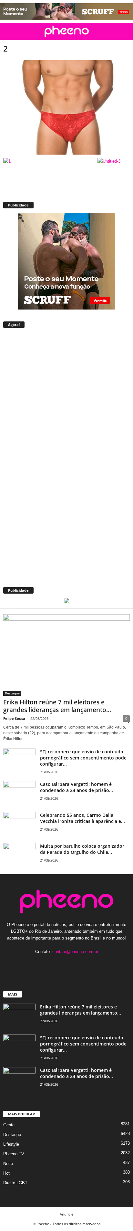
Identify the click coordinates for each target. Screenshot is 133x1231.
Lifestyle (11, 1144)
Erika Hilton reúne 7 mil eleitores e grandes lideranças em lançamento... (57, 706)
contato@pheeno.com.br (75, 951)
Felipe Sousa (14, 718)
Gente (9, 1124)
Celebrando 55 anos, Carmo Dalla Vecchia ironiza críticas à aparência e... (82, 818)
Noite (8, 1163)
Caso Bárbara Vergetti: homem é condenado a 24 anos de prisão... (76, 787)
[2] (66, 107)
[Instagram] (60, 964)
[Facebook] (47, 964)
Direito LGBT (15, 1182)
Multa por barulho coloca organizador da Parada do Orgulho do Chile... (82, 849)
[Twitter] (73, 964)
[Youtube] (86, 964)
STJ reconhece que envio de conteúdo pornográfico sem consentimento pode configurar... (83, 758)
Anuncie (66, 1214)
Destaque (12, 693)
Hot (6, 1173)
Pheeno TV (13, 1153)
